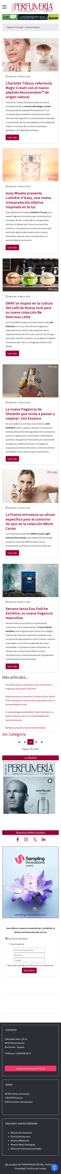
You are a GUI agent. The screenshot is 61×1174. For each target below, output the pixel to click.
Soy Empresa (17, 944)
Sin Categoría (14, 734)
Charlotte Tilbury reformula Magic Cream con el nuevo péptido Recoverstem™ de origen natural (29, 90)
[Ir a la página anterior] (25, 742)
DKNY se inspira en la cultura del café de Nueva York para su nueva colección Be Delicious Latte (29, 310)
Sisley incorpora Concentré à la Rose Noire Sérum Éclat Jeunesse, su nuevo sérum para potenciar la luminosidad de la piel (30, 700)
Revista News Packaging (23, 1144)
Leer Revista (29, 793)
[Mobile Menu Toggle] (4, 7)
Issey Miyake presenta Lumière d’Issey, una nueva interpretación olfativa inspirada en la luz (28, 200)
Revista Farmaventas (21, 1132)
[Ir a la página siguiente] (36, 742)
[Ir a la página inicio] (19, 742)
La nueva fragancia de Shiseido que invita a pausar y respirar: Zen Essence (30, 414)
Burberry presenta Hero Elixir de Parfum (25, 727)
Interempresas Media (30, 1148)
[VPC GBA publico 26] (30, 16)
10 (30, 741)
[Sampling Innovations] (30, 881)
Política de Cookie (36, 1168)
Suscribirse (29, 970)
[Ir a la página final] (42, 742)
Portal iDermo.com (20, 1136)
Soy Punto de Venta (17, 938)
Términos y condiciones (41, 965)
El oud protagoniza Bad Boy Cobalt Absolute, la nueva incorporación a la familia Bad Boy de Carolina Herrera (29, 716)
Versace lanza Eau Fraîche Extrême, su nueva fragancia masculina (29, 613)
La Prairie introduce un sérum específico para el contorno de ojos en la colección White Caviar (30, 521)
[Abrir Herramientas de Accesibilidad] (54, 1167)
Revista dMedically (20, 1140)
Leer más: (12, 137)
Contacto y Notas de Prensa (30, 1068)
